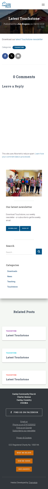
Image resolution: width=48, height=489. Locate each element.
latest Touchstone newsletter (29, 39)
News (9, 276)
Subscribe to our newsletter (24, 431)
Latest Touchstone (17, 335)
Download (12, 228)
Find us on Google (24, 428)
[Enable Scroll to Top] (42, 483)
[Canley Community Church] (7, 4)
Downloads (12, 271)
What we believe (24, 453)
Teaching (11, 281)
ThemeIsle (33, 483)
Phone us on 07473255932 (24, 425)
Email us (24, 422)
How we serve (24, 461)
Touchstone (19, 47)
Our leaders (24, 469)
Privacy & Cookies (24, 438)
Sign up (25, 228)
